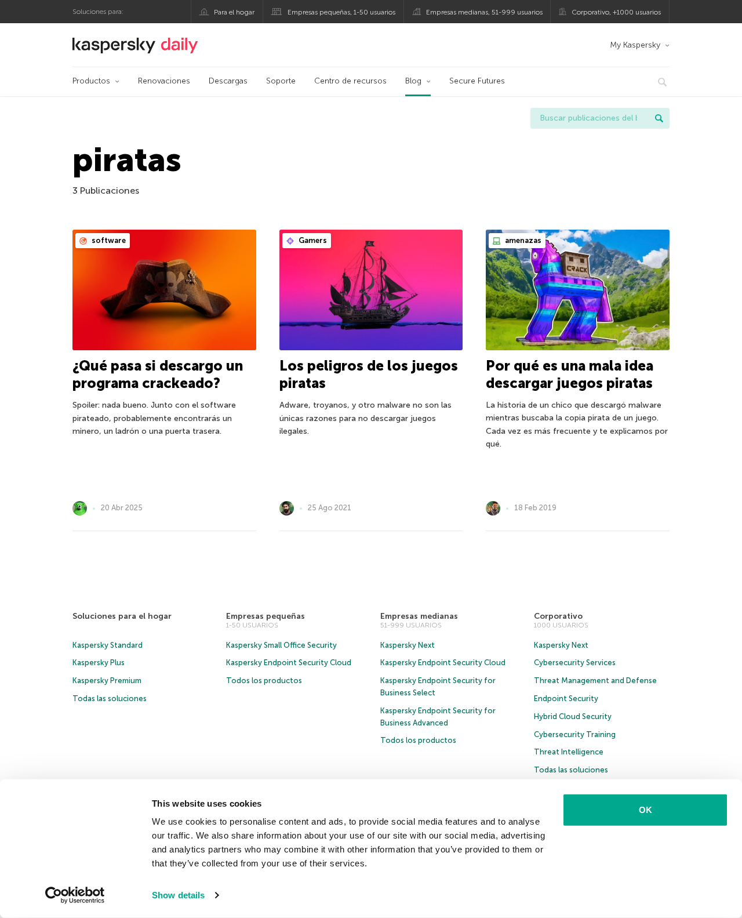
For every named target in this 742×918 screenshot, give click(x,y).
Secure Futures (477, 81)
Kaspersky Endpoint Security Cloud (288, 662)
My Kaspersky (635, 45)
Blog (413, 81)
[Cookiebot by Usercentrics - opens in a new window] (75, 895)
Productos (91, 81)
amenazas (522, 240)
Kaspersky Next (407, 645)
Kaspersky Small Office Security (281, 645)
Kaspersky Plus (98, 662)
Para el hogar (234, 12)
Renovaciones (164, 81)
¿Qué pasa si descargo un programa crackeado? (157, 374)
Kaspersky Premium (106, 680)
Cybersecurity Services (575, 662)
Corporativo (558, 616)
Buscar (659, 118)
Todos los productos (264, 680)
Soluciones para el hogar (122, 616)
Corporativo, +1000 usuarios (616, 12)
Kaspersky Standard (107, 645)
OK (645, 810)
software (108, 240)
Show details (178, 895)
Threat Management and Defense (595, 680)
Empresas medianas (419, 616)
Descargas (228, 81)
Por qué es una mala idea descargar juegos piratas (569, 374)
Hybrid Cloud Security (573, 716)
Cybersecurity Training (575, 734)
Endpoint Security (566, 698)
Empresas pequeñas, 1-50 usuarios (341, 12)
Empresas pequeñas (265, 616)
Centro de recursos (350, 81)
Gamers (312, 240)
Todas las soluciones (109, 698)
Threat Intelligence (568, 752)
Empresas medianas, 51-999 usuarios (484, 12)
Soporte (281, 81)
